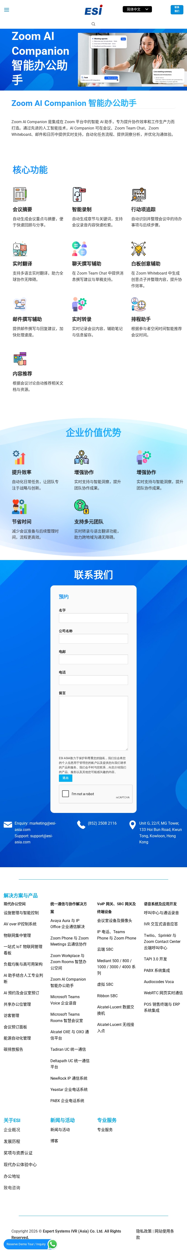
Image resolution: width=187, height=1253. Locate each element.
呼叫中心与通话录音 (161, 913)
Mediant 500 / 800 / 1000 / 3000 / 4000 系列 (116, 967)
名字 (62, 610)
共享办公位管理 (17, 1004)
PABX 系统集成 (157, 970)
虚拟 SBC (105, 984)
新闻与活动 (60, 1129)
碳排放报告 (13, 1049)
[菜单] (6, 10)
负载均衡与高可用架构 (23, 964)
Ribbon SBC (107, 996)
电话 (62, 672)
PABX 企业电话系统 (67, 1100)
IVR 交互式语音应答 (161, 924)
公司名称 (66, 631)
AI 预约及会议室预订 (21, 993)
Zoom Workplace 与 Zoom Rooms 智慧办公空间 (68, 961)
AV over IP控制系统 (20, 924)
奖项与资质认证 (18, 1153)
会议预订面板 (15, 1027)
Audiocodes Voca (159, 981)
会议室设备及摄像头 (114, 920)
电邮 (62, 652)
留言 (62, 693)
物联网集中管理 (18, 935)
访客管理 (11, 1015)
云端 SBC (105, 949)
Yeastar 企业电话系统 (69, 1089)
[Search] (93, 24)
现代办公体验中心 (20, 1164)
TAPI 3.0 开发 (155, 959)
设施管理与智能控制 (21, 913)
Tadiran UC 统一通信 (68, 1049)
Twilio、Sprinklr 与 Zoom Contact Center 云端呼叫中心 (162, 941)
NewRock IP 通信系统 (68, 1078)
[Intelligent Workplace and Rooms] (93, 9)
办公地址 (12, 1176)
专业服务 (105, 1129)
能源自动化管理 (17, 1038)
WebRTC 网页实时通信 (163, 993)
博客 (54, 1141)
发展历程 (12, 1141)
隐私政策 (144, 1231)
